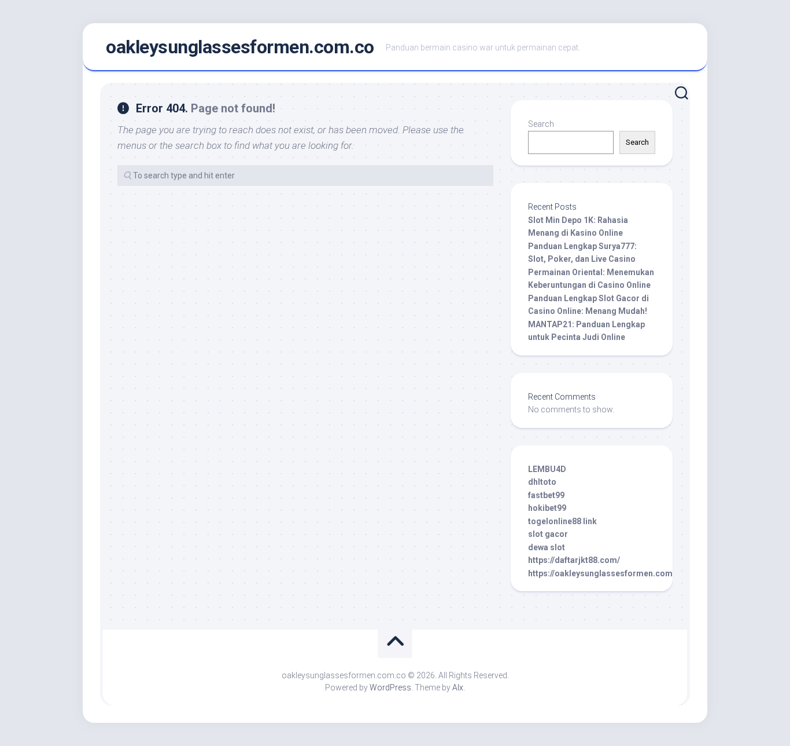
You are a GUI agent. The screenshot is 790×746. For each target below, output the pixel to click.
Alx (457, 687)
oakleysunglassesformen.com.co (240, 47)
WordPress (390, 687)
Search (541, 124)
